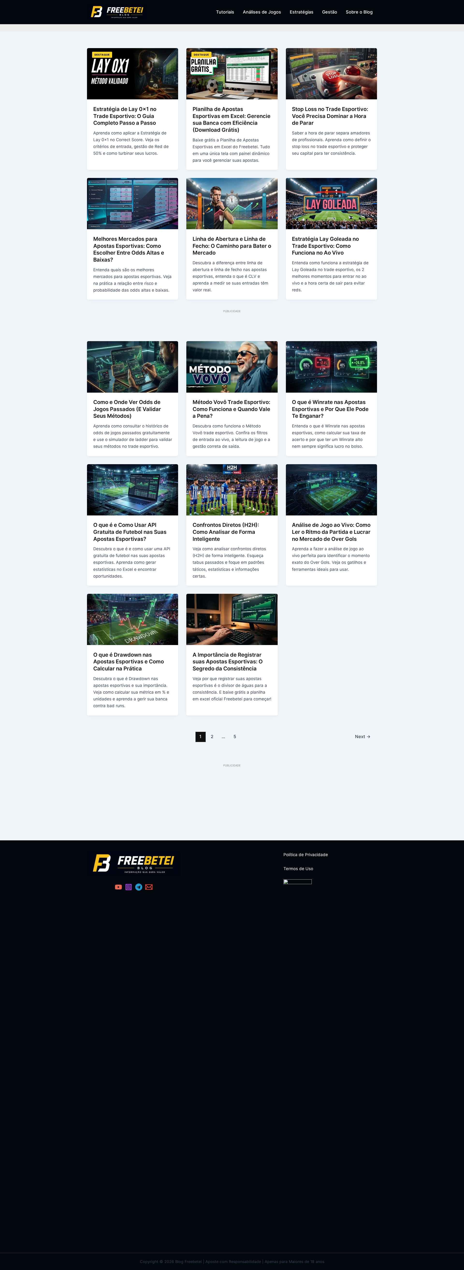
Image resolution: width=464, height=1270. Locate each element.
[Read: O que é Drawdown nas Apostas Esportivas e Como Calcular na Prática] (132, 619)
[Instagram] (128, 887)
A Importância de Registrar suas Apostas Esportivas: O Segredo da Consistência (228, 662)
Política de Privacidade (305, 854)
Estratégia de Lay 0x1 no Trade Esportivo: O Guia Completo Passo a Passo (124, 116)
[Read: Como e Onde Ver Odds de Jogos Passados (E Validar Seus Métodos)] (132, 366)
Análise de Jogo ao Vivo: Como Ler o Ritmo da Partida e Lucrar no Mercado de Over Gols (331, 532)
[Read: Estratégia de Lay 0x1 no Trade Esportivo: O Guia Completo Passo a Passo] (132, 73)
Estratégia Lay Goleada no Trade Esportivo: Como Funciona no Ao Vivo (325, 246)
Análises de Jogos (262, 12)
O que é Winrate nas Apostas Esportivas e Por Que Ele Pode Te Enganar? (330, 409)
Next (362, 736)
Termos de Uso (298, 868)
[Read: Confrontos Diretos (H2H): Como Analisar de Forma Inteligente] (231, 489)
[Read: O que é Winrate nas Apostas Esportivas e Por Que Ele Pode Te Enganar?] (331, 366)
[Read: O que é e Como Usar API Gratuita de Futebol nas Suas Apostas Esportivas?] (132, 489)
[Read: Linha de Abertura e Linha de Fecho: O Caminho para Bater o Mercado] (231, 203)
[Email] (148, 887)
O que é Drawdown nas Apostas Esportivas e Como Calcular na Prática (128, 662)
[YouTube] (118, 887)
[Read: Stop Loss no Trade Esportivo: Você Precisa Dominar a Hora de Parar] (331, 73)
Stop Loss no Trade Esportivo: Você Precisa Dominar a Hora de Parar (330, 116)
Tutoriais (225, 12)
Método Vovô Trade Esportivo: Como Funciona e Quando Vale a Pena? (231, 409)
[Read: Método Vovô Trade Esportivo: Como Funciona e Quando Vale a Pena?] (231, 366)
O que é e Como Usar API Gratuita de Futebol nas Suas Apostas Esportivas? (130, 532)
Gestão (329, 12)
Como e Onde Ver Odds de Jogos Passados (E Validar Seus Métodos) (127, 409)
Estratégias (301, 12)
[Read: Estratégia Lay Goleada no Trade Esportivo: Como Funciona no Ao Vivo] (331, 203)
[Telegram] (138, 887)
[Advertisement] (232, 324)
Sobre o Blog (359, 12)
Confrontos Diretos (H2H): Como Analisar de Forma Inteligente (226, 532)
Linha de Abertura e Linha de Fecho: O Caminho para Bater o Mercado (232, 246)
